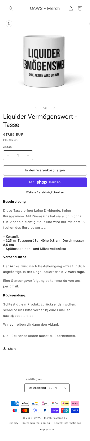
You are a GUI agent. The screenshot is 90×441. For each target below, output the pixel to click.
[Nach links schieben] (35, 107)
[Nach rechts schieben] (54, 107)
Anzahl (7, 147)
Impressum (47, 429)
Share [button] (12, 348)
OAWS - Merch (43, 417)
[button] (10, 8)
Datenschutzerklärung (36, 422)
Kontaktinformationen (67, 422)
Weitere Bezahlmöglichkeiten (45, 192)
